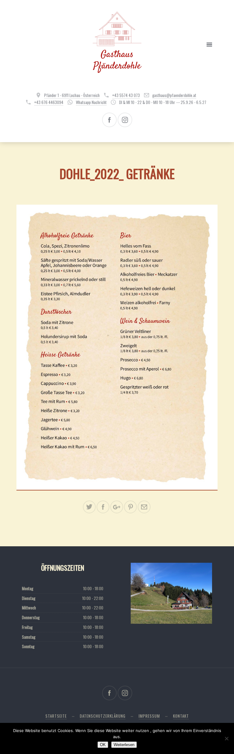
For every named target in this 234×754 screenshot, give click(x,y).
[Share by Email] (144, 507)
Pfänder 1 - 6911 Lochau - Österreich (72, 95)
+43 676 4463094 (48, 102)
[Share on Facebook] (103, 507)
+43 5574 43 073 (126, 95)
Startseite (56, 716)
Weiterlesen (124, 744)
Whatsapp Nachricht (91, 102)
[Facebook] (109, 120)
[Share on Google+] (116, 507)
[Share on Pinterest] (130, 507)
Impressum (149, 716)
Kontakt (181, 716)
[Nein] (226, 738)
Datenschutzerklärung (103, 716)
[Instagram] (125, 120)
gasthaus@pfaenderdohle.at (174, 95)
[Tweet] (89, 507)
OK (103, 744)
